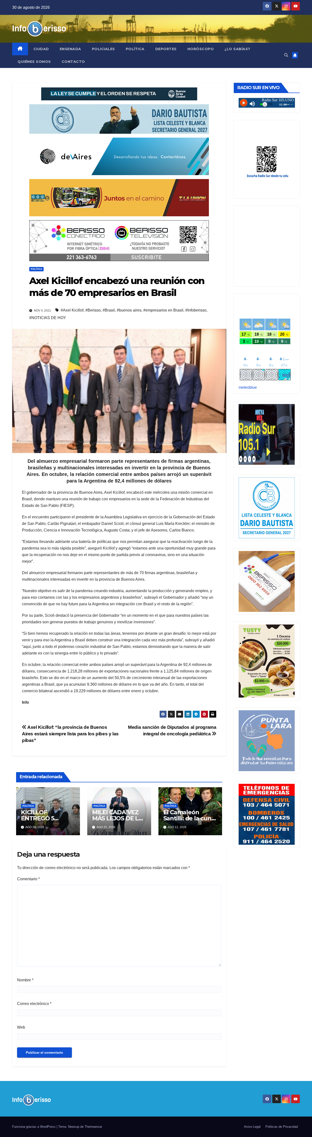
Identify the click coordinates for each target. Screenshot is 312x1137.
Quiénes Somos (34, 61)
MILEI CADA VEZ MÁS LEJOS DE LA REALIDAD (117, 818)
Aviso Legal (252, 1126)
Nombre (25, 980)
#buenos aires (129, 310)
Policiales (103, 49)
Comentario (28, 879)
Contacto (73, 61)
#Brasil (109, 310)
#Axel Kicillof (72, 310)
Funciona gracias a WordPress (34, 1126)
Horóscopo (200, 49)
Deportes (166, 49)
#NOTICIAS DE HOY (47, 318)
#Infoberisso (195, 310)
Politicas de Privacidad (281, 1126)
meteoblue (248, 387)
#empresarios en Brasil (163, 310)
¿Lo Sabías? (237, 49)
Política (135, 49)
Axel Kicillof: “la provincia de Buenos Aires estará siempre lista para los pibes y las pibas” (70, 734)
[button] (286, 55)
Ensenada (70, 49)
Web (21, 1027)
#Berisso (93, 310)
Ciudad (41, 49)
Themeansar (93, 1126)
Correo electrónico (34, 1004)
